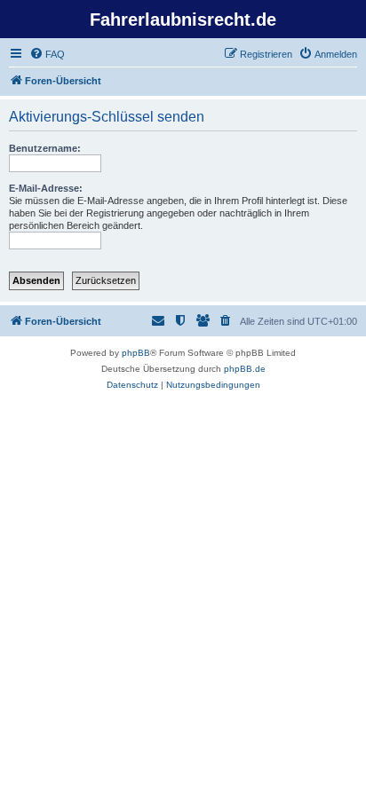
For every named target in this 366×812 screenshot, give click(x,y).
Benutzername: (45, 148)
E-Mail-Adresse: (46, 188)
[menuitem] (47, 54)
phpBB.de (245, 369)
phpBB (136, 353)
